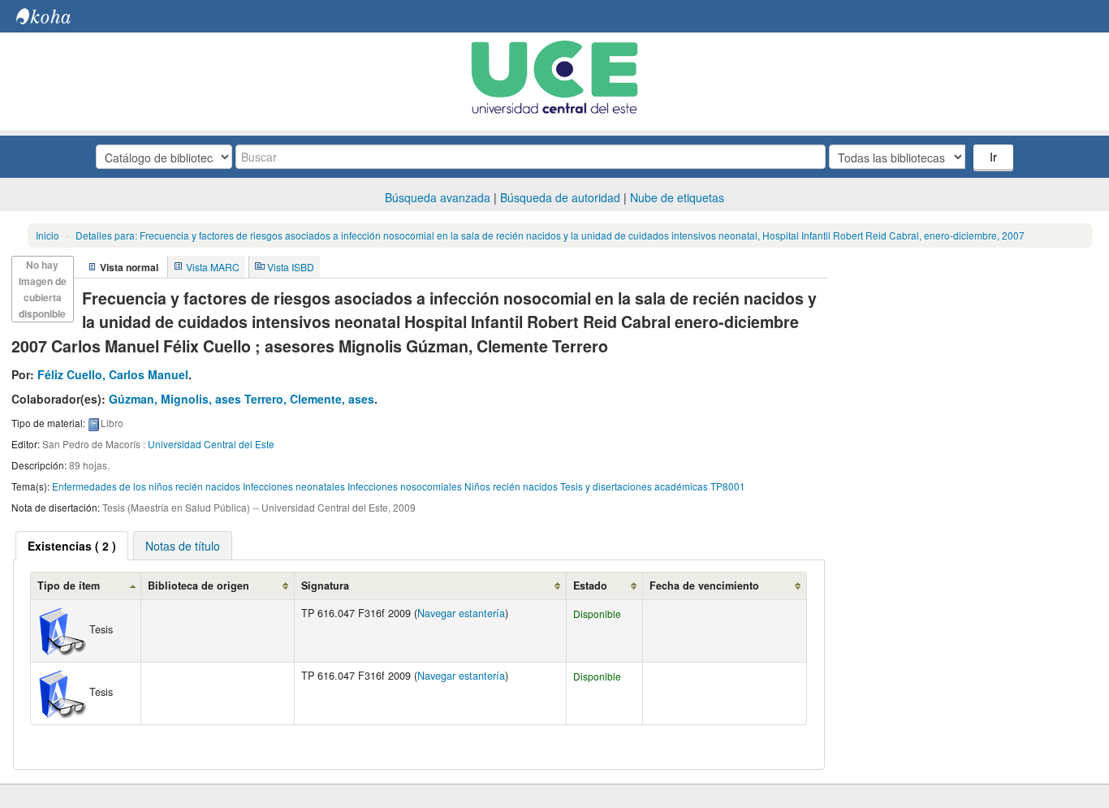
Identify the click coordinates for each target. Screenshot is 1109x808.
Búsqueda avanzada (437, 197)
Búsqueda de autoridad (560, 197)
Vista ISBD (290, 267)
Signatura (325, 585)
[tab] (71, 545)
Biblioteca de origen (198, 585)
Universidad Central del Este (211, 444)
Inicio (47, 235)
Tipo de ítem (68, 585)
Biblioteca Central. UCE (56, 16)
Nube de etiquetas (677, 197)
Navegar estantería (461, 613)
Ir (993, 157)
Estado (590, 585)
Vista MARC (212, 267)
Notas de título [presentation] (182, 546)
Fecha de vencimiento (704, 585)
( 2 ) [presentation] (72, 546)
